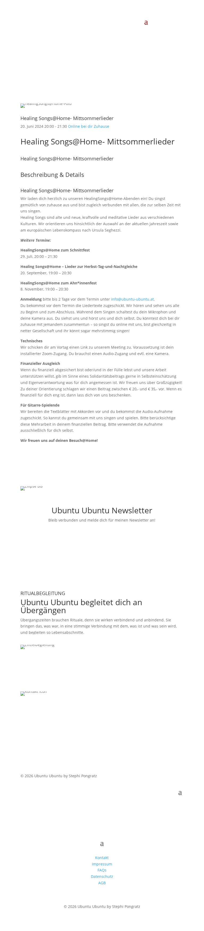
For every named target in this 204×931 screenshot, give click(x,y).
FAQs (102, 870)
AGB (102, 882)
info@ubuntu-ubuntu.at (132, 299)
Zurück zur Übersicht (52, 56)
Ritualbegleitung (46, 640)
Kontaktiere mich (47, 716)
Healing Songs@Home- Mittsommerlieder (66, 118)
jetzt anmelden (44, 543)
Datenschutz (102, 876)
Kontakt (102, 857)
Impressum (102, 863)
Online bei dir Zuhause (88, 126)
